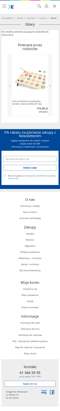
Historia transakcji (30, 307)
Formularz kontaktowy (30, 218)
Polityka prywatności (30, 252)
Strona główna (7, 18)
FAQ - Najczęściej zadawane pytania (30, 341)
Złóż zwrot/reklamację (30, 270)
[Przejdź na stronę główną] (11, 7)
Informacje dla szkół (30, 322)
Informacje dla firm (30, 329)
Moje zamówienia (30, 295)
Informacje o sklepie (30, 206)
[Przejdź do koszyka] (55, 6)
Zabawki (20, 18)
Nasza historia (30, 212)
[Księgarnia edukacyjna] (44, 392)
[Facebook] (52, 392)
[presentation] (10, 85)
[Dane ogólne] (46, 5)
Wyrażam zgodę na (32, 176)
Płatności (30, 239)
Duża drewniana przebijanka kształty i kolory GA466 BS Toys (27, 102)
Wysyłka (30, 233)
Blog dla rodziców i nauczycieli (30, 347)
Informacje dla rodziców (30, 335)
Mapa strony (30, 353)
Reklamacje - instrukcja (30, 258)
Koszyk (30, 301)
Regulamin (30, 246)
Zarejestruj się (30, 289)
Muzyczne (43, 18)
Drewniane (31, 18)
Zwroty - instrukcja (30, 264)
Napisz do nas (30, 383)
